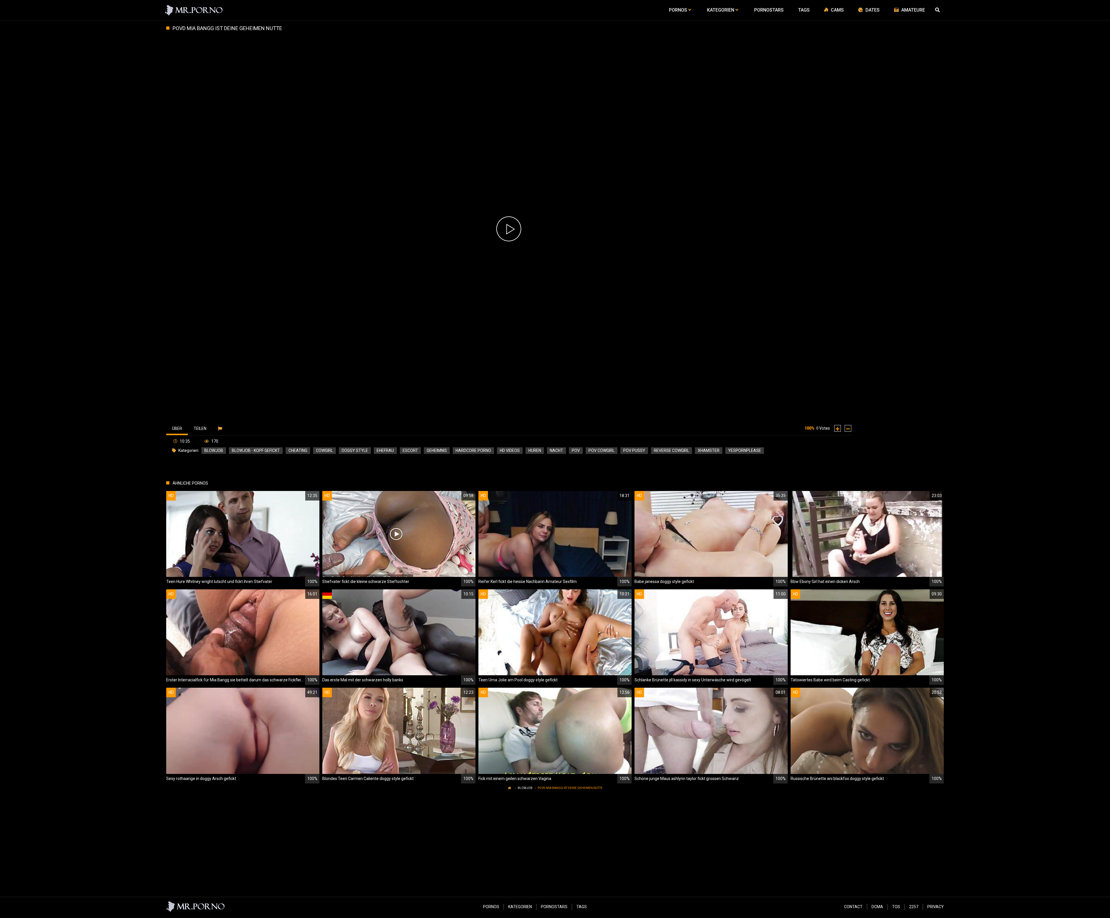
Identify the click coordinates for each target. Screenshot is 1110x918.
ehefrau (385, 450)
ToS (896, 906)
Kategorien (520, 906)
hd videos (510, 450)
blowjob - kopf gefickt (256, 450)
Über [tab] (177, 428)
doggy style (355, 450)
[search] (938, 10)
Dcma (877, 906)
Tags (581, 906)
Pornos (491, 906)
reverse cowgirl (671, 450)
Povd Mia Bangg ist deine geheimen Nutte (570, 788)
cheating (297, 450)
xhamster (708, 450)
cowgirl (324, 450)
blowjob (213, 450)
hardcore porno (473, 450)
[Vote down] (848, 428)
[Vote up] (837, 428)
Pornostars (554, 906)
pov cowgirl (602, 450)
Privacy (935, 906)
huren (534, 450)
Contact (853, 906)
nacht (556, 450)
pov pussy (634, 450)
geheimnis (437, 450)
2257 (913, 906)
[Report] (220, 428)
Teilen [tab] (200, 428)
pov (576, 450)
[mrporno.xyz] (194, 10)
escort (410, 450)
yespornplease (744, 450)
